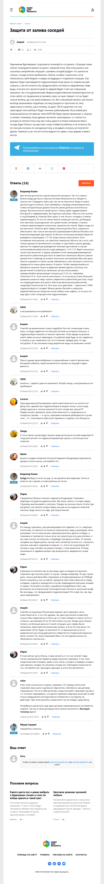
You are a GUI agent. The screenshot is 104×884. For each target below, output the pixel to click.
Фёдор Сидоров (28, 724)
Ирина (23, 454)
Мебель (13, 819)
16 (22, 50)
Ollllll (23, 307)
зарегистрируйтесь (59, 762)
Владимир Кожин (29, 191)
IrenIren (24, 399)
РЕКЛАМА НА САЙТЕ (63, 855)
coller (23, 680)
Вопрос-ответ (15, 23)
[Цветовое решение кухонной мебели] (73, 805)
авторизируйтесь (81, 762)
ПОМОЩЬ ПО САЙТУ (27, 855)
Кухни (27, 23)
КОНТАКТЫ (81, 855)
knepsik (24, 324)
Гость (22, 756)
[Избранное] (11, 50)
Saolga (23, 431)
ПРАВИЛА (45, 855)
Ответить (86, 183)
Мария (23, 494)
